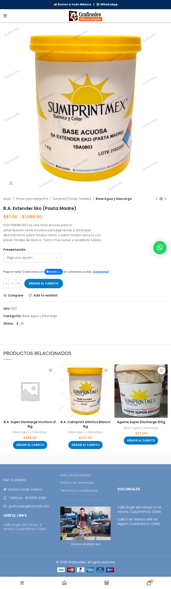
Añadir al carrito (44, 283)
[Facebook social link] (17, 323)
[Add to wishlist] (50, 370)
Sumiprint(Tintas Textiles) (72, 199)
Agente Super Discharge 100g (141, 422)
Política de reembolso (77, 483)
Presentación (14, 249)
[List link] (28, 489)
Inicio (7, 199)
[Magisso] (85, 459)
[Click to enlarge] (11, 183)
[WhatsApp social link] (22, 323)
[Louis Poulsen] (140, 459)
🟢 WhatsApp (107, 4)
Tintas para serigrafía (32, 199)
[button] (30, 445)
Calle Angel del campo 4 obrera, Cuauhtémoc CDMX (25, 527)
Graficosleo (77, 562)
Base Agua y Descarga (114, 199)
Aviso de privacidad (75, 475)
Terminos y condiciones (79, 491)
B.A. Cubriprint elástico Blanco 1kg (85, 424)
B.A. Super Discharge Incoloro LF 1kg (30, 424)
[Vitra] (30, 459)
